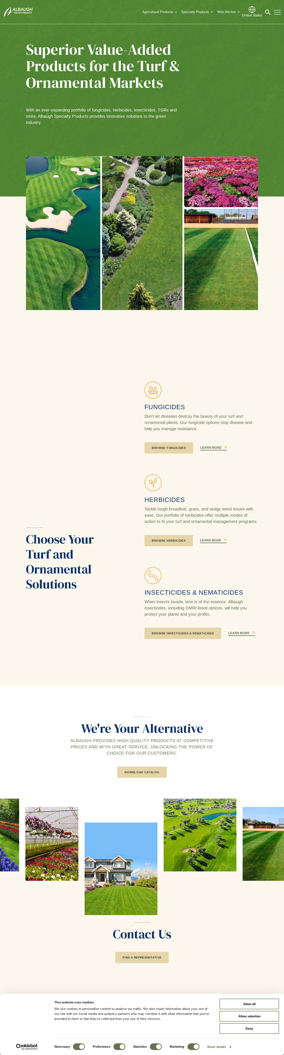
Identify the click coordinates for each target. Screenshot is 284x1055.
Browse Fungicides (169, 448)
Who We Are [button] (226, 12)
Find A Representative (142, 957)
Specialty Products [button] (195, 12)
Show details (216, 1047)
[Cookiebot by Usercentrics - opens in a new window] (27, 1047)
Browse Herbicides (169, 540)
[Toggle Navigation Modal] (277, 12)
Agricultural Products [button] (157, 12)
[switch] (119, 1046)
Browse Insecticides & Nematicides (183, 633)
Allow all (249, 1004)
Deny (249, 1028)
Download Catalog (142, 772)
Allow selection (249, 1016)
